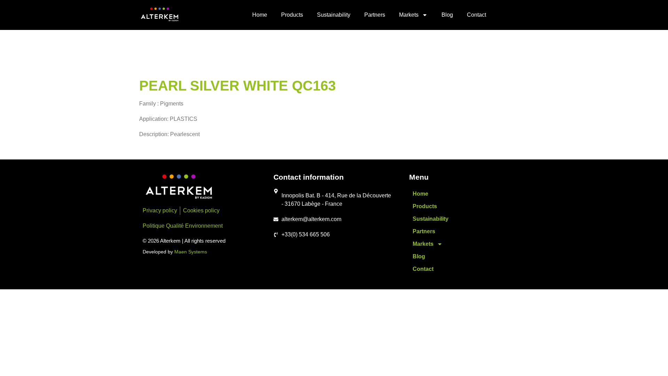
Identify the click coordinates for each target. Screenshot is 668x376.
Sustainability (333, 15)
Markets (409, 15)
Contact (476, 15)
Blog (447, 15)
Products (292, 15)
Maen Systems (190, 251)
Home (259, 15)
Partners (374, 15)
